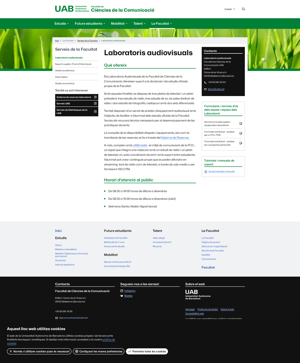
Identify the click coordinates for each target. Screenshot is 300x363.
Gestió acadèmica (64, 70)
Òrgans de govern (211, 242)
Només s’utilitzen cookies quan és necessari (41, 351)
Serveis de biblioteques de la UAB (71, 112)
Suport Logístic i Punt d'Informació (73, 64)
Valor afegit (159, 238)
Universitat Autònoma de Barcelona (72, 9)
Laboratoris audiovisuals (69, 57)
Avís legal (190, 309)
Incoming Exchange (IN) (117, 266)
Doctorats (60, 260)
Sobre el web (227, 309)
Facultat (208, 267)
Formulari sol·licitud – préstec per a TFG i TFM (219, 134)
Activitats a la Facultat (115, 238)
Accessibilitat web (194, 313)
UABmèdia (140, 145)
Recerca (157, 246)
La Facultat (208, 238)
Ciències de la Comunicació (122, 9)
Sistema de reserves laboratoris (73, 98)
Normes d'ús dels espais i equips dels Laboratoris (217, 124)
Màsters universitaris (66, 249)
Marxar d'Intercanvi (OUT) (117, 262)
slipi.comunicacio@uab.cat (73, 317)
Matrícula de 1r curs (114, 242)
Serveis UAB (63, 104)
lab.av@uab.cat (216, 89)
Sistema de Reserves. (175, 137)
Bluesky (128, 295)
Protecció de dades (208, 309)
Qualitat (206, 254)
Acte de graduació (65, 264)
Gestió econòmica (64, 83)
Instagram (129, 290)
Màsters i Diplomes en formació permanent (71, 254)
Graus (58, 245)
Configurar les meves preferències (101, 351)
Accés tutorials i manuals (221, 171)
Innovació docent (162, 242)
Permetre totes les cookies (149, 351)
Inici (58, 231)
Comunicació (209, 259)
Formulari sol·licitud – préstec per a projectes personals (219, 144)
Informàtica (61, 77)
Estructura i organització (214, 246)
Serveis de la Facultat (76, 49)
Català (228, 10)
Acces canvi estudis (114, 246)
